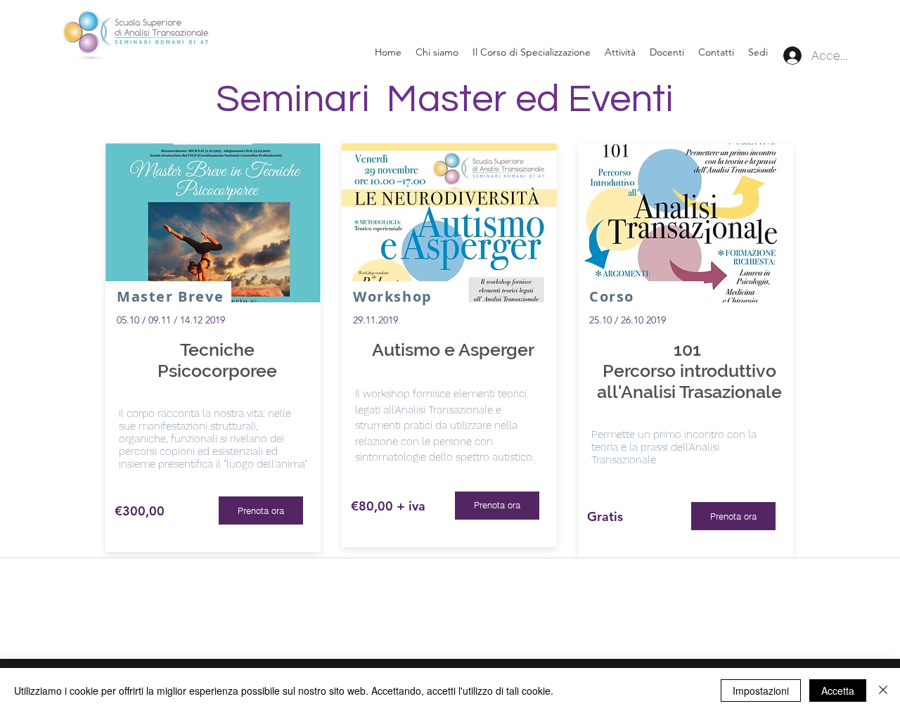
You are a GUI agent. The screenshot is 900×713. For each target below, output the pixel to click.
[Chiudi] (883, 690)
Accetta (837, 690)
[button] (758, 52)
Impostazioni (761, 690)
